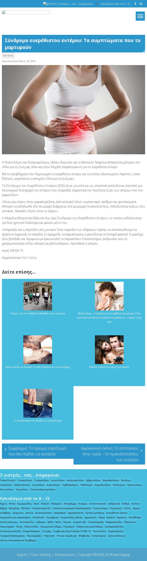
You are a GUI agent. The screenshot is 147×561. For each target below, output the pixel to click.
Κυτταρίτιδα (27, 522)
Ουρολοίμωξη (96, 522)
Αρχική (22, 554)
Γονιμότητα (115, 508)
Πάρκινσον (130, 522)
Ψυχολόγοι (22, 489)
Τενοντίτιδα (99, 531)
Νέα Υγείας (8, 55)
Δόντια (29, 512)
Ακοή (36, 503)
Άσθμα (125, 503)
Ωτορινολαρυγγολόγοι (43, 489)
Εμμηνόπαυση (76, 512)
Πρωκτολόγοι (134, 485)
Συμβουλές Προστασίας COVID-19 (72, 531)
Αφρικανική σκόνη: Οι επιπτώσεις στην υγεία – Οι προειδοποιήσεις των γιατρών (109, 454)
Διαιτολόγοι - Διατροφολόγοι (67, 480)
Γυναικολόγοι (24, 480)
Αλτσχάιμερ (70, 503)
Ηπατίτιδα (38, 517)
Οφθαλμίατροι (70, 485)
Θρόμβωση (52, 517)
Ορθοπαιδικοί (22, 485)
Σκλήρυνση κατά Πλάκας (89, 526)
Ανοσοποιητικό (97, 503)
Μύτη (58, 522)
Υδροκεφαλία (34, 535)
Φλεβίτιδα (84, 535)
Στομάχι (46, 531)
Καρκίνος (122, 517)
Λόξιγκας (41, 522)
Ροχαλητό (69, 526)
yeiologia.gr (122, 554)
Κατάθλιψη (135, 517)
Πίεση (19, 526)
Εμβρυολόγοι (93, 480)
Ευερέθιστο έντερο (116, 512)
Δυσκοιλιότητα (43, 512)
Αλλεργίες (56, 503)
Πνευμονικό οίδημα (51, 526)
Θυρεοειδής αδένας (71, 517)
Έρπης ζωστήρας (95, 512)
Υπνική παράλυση (67, 535)
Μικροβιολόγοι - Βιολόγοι (117, 480)
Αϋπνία (135, 503)
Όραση (67, 522)
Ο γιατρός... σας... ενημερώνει (75, 4)
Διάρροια (17, 512)
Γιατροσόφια (100, 508)
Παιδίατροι (119, 485)
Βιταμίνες (14, 508)
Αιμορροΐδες (24, 503)
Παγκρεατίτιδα (113, 522)
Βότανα (25, 508)
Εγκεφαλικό (60, 512)
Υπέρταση (49, 535)
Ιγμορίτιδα (90, 517)
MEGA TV (16, 250)
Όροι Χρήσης (41, 554)
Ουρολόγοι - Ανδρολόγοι (46, 485)
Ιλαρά (101, 517)
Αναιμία (82, 503)
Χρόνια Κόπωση (116, 535)
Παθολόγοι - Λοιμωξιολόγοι (95, 485)
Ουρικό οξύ (79, 522)
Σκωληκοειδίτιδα (114, 526)
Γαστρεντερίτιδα (41, 508)
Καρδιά (111, 517)
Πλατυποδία (31, 526)
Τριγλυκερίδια (116, 531)
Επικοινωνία (64, 554)
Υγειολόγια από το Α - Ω (115, 4)
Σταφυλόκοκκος (31, 531)
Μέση (50, 522)
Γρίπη (127, 508)
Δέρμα (136, 508)
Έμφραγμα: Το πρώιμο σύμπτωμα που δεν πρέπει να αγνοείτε (37, 451)
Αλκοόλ (45, 503)
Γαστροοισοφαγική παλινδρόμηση (71, 508)
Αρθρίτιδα (114, 503)
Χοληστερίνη (99, 535)
